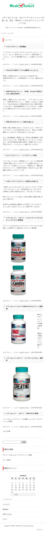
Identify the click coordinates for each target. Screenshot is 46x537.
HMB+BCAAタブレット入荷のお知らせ (19, 122)
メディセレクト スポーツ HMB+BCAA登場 (22, 413)
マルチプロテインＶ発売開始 (16, 46)
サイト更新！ (7, 460)
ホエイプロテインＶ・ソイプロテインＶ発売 (21, 155)
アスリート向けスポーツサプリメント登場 (17, 455)
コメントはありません (21, 64)
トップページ (7, 499)
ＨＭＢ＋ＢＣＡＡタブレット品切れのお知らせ (22, 181)
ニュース (7, 40)
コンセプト (6, 504)
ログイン (40, 529)
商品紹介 (6, 509)
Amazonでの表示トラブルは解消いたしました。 (23, 70)
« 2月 (16, 494)
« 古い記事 (6, 431)
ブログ (5, 519)
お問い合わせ (7, 514)
